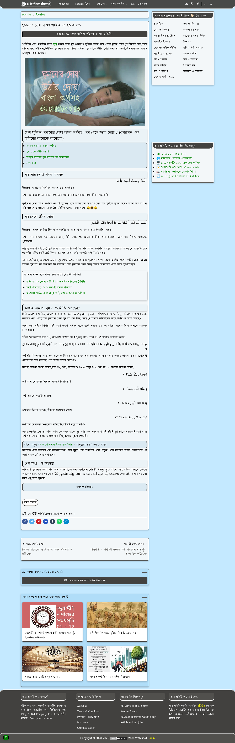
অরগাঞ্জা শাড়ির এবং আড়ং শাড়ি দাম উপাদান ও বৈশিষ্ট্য (55, 293)
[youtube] (186, 4)
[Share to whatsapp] (59, 521)
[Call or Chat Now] (6, 737)
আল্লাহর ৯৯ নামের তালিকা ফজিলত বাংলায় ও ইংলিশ (85, 34)
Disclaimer (83, 722)
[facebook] (198, 4)
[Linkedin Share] (45, 521)
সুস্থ (55, 44)
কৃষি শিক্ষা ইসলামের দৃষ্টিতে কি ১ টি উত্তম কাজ (113, 633)
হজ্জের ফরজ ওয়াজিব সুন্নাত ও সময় (43, 677)
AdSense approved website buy (138, 717)
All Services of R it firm (171, 154)
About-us (82, 706)
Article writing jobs (131, 722)
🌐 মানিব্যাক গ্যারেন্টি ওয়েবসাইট (174, 158)
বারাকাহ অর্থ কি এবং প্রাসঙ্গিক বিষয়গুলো (110, 677)
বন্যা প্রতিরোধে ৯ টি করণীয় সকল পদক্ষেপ (49, 288)
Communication (86, 728)
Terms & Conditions (88, 711)
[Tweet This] (32, 521)
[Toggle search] (211, 4)
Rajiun (151, 738)
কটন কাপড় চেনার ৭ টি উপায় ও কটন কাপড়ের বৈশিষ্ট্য (55, 282)
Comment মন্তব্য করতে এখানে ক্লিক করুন (86, 580)
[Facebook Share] (25, 521)
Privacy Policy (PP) (88, 717)
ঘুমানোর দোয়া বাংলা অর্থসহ (41, 146)
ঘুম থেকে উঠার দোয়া (37, 152)
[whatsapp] (192, 4)
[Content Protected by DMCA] (118, 738)
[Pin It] (38, 521)
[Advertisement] (183, 113)
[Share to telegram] (66, 521)
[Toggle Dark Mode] (205, 4)
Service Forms (128, 711)
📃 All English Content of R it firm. (178, 176)
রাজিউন (201, 706)
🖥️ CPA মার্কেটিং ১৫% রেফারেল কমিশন (178, 163)
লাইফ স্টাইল (30, 502)
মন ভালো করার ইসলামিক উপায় (55, 445)
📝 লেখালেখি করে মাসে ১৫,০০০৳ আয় (177, 167)
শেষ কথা (31, 163)
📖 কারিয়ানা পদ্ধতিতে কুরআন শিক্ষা (176, 172)
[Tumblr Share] (52, 521)
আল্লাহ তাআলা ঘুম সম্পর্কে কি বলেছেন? (47, 157)
